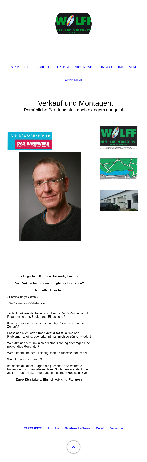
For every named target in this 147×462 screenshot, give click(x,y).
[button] (73, 447)
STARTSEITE (33, 428)
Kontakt (101, 428)
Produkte (53, 428)
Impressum (116, 428)
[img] (73, 24)
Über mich (73, 79)
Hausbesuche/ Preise (77, 428)
